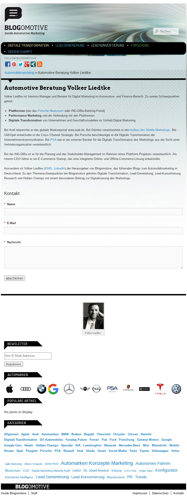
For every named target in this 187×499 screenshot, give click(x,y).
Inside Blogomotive (13, 493)
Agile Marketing (13, 464)
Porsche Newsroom (51, 111)
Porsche (128, 388)
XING (48, 168)
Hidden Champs (20, 51)
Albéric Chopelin (33, 464)
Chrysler (119, 434)
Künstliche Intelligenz (19, 477)
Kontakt (179, 493)
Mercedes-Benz (69, 389)
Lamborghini (92, 445)
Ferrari (94, 439)
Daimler (146, 434)
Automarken (50, 434)
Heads (28, 445)
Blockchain (13, 470)
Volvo (175, 451)
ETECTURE (130, 471)
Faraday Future (76, 439)
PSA (53, 139)
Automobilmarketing (19, 72)
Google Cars (13, 445)
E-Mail (10, 223)
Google (53, 389)
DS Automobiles (51, 439)
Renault (68, 451)
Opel (96, 389)
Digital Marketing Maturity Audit (51, 470)
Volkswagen (176, 389)
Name (9, 204)
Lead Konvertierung (107, 45)
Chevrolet (103, 434)
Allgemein (11, 434)
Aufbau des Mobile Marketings (150, 130)
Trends (141, 477)
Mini (85, 389)
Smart (144, 389)
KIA (78, 445)
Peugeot (31, 451)
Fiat (104, 439)
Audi (25, 389)
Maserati (110, 445)
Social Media (118, 451)
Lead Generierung (70, 45)
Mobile (174, 445)
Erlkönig (117, 470)
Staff (34, 493)
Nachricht (12, 242)
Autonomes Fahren (152, 463)
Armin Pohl (51, 464)
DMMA (77, 470)
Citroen (133, 434)
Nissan (9, 451)
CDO (26, 470)
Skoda (90, 451)
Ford (113, 439)
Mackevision (116, 477)
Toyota (144, 451)
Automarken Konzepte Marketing (97, 463)
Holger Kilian (146, 470)
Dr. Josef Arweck (96, 470)
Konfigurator (166, 470)
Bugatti (89, 434)
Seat (80, 451)
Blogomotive (29, 21)
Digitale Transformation (28, 45)
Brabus (76, 434)
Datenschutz (160, 493)
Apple (10, 389)
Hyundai (67, 445)
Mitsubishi (159, 445)
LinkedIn (59, 168)
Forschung (140, 45)
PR (129, 477)
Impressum (139, 493)
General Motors (148, 439)
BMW (41, 389)
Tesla (160, 389)
